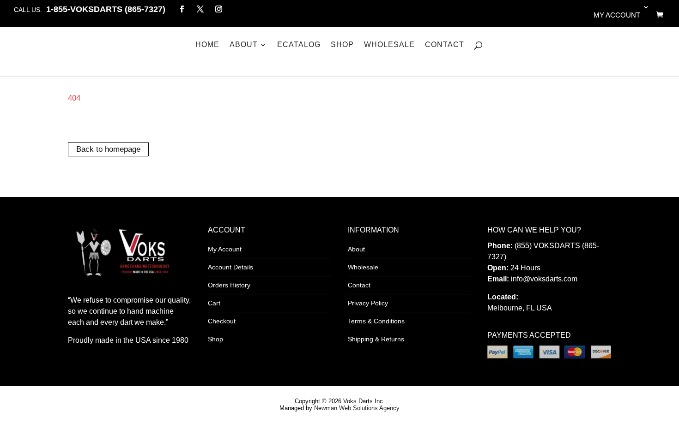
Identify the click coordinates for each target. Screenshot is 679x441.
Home (207, 44)
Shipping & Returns (376, 339)
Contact (444, 44)
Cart (214, 303)
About (244, 44)
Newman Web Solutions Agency (357, 408)
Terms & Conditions (376, 321)
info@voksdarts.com (544, 279)
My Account (225, 249)
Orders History (229, 285)
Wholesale (389, 44)
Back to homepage (108, 149)
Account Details (230, 267)
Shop (342, 44)
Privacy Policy (368, 303)
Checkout (222, 321)
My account (617, 15)
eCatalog (299, 44)
